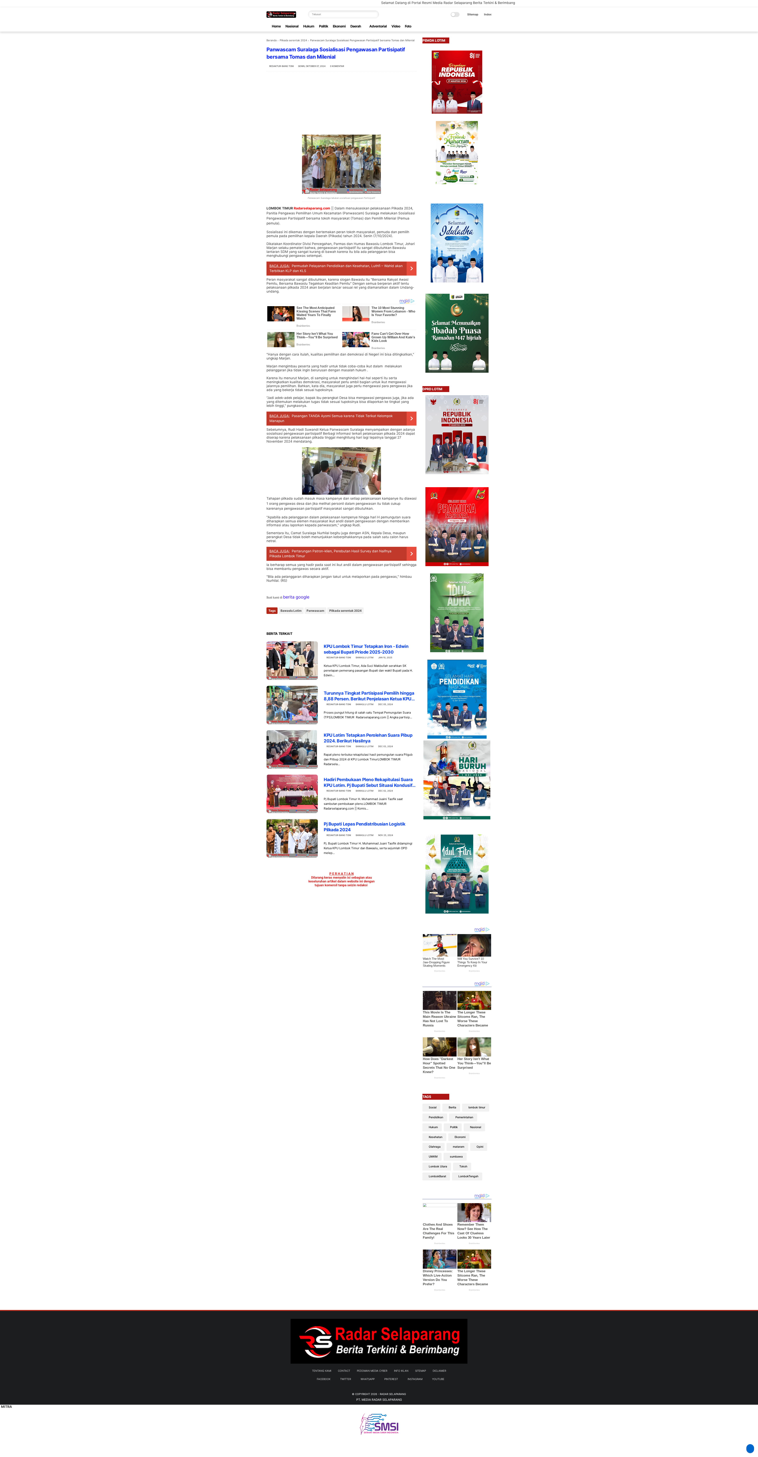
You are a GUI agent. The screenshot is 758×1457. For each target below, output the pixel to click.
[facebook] (458, 26)
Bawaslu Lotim (291, 611)
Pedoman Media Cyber (372, 1370)
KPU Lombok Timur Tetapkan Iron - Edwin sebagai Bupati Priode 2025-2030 (366, 649)
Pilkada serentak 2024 (293, 40)
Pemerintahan (464, 1117)
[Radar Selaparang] (281, 17)
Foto (408, 26)
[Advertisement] (341, 103)
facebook (323, 1379)
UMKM (433, 1156)
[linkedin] (301, 621)
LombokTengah (468, 1176)
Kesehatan (435, 1137)
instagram (415, 1379)
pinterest (391, 1379)
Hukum (308, 26)
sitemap (420, 1370)
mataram (458, 1146)
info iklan (401, 1370)
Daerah (355, 26)
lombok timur (476, 1107)
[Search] (375, 14)
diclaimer (439, 1370)
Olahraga (435, 1146)
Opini (480, 1146)
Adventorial (378, 26)
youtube (438, 1379)
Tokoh (463, 1166)
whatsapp (368, 1379)
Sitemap (472, 14)
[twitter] (464, 26)
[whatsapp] (470, 26)
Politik (323, 26)
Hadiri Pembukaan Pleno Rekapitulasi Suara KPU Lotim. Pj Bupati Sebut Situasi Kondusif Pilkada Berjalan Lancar (368, 782)
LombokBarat (437, 1176)
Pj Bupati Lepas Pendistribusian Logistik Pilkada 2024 (364, 826)
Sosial (432, 1107)
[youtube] (489, 26)
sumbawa (456, 1156)
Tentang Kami (321, 1370)
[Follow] (750, 1448)
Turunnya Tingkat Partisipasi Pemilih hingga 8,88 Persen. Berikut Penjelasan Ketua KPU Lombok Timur (369, 696)
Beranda (271, 40)
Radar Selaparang (393, 1394)
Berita (452, 1107)
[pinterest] (477, 26)
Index (488, 14)
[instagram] (483, 26)
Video (395, 26)
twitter (345, 1379)
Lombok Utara (438, 1166)
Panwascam (315, 611)
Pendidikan (436, 1117)
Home (276, 26)
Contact (344, 1370)
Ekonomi (339, 26)
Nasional (291, 26)
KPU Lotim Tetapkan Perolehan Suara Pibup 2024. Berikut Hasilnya (368, 738)
